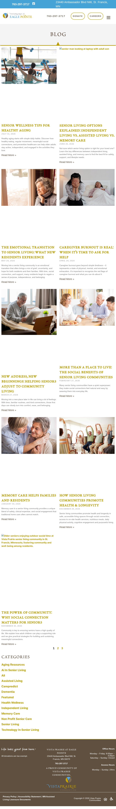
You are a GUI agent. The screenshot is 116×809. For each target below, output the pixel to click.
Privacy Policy (9, 796)
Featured (7, 697)
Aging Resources (13, 664)
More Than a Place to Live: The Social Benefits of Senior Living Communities (86, 372)
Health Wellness (12, 702)
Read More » (8, 155)
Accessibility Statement (29, 796)
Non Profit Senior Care (16, 719)
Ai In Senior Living (13, 670)
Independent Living (14, 708)
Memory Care (10, 713)
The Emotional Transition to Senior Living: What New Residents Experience (28, 252)
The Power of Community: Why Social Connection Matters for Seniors (26, 617)
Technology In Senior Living (20, 729)
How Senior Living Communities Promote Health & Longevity (81, 500)
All (3, 675)
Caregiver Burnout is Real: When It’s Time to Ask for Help (86, 252)
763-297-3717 (20, 4)
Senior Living (10, 724)
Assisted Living (11, 681)
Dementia (8, 691)
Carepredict (9, 686)
